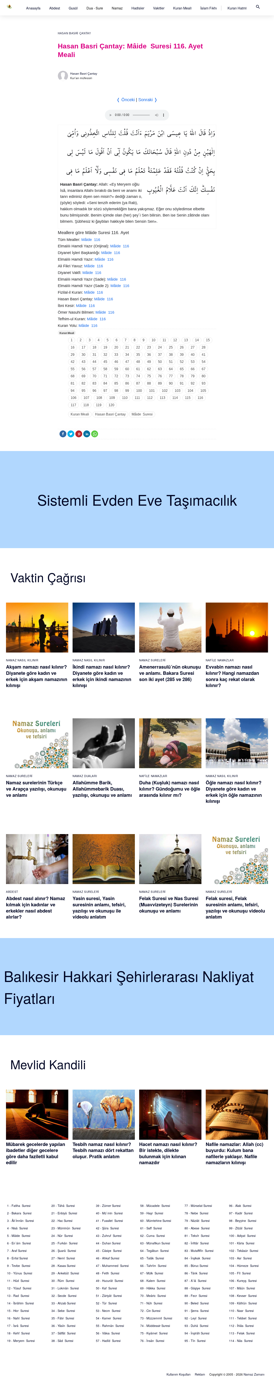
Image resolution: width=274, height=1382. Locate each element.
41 (204, 354)
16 (72, 347)
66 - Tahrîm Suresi (153, 1265)
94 (72, 390)
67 (204, 369)
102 (165, 390)
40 (193, 354)
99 (127, 390)
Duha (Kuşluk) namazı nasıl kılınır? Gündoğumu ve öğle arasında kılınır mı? (169, 788)
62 (149, 369)
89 (160, 383)
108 (99, 398)
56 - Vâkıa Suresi (108, 1333)
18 (94, 347)
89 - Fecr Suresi (196, 1295)
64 (171, 369)
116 (200, 398)
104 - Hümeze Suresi (244, 1265)
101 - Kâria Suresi (241, 1243)
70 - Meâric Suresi (153, 1295)
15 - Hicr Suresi (18, 1310)
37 (160, 354)
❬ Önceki (125, 99)
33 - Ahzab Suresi (63, 1303)
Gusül (73, 8)
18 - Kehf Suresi (18, 1333)
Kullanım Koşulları (179, 1374)
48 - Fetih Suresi (107, 1273)
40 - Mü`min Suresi (109, 1213)
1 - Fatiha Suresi (18, 1205)
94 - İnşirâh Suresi (197, 1333)
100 (139, 390)
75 (149, 376)
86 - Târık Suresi (196, 1273)
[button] (33, 8)
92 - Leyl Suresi (196, 1318)
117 (73, 405)
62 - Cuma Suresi (152, 1235)
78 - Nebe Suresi (196, 1213)
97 (105, 390)
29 (72, 354)
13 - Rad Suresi (18, 1295)
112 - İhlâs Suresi (241, 1325)
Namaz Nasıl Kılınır (22, 660)
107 (86, 398)
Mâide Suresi (142, 414)
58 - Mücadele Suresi (155, 1205)
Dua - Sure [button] (94, 8)
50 (160, 362)
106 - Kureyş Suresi (243, 1280)
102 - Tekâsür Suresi (243, 1250)
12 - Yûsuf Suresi (19, 1288)
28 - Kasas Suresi (63, 1265)
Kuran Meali (182, 8)
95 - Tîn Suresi (195, 1340)
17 (83, 347)
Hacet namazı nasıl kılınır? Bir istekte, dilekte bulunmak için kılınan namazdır (168, 1153)
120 (111, 405)
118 (86, 405)
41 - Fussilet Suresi (109, 1220)
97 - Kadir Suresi (241, 1213)
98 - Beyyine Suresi (242, 1220)
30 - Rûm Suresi (62, 1280)
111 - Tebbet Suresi (243, 1318)
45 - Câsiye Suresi (109, 1250)
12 (175, 340)
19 (105, 347)
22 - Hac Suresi (61, 1220)
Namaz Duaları (85, 776)
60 (127, 369)
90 (171, 383)
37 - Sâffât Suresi (63, 1333)
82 (83, 383)
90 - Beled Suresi (197, 1303)
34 (127, 354)
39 (182, 354)
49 (149, 362)
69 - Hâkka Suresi (152, 1288)
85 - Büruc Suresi (196, 1265)
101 (152, 390)
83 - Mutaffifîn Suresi (199, 1250)
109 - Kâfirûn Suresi (243, 1303)
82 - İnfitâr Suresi (197, 1243)
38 (171, 354)
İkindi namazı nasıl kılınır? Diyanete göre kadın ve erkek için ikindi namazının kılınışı (102, 676)
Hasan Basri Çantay (74, 33)
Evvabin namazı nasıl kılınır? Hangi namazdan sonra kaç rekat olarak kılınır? (232, 676)
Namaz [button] (117, 8)
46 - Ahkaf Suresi (107, 1258)
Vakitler (158, 8)
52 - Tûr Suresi (106, 1303)
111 (137, 398)
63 (160, 369)
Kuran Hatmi (237, 8)
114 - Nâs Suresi (241, 1340)
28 (204, 347)
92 (193, 383)
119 (98, 405)
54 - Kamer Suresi (108, 1318)
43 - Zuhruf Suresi (108, 1235)
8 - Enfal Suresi (17, 1258)
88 (149, 383)
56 (83, 369)
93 (204, 383)
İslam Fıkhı (208, 8)
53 (193, 362)
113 (162, 398)
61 (138, 369)
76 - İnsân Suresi (152, 1340)
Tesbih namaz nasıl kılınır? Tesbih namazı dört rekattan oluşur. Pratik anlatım (103, 1150)
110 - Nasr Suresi (241, 1310)
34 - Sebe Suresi (63, 1310)
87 (138, 383)
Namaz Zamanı (254, 1374)
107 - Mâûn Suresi (242, 1288)
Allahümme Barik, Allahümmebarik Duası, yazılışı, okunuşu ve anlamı (102, 788)
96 (94, 390)
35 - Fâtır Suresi (62, 1318)
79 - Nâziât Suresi (197, 1220)
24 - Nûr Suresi (62, 1235)
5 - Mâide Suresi (18, 1235)
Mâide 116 (90, 240)
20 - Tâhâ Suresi (63, 1205)
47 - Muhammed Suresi (112, 1265)
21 (127, 347)
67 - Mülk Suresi (151, 1273)
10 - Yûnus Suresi (19, 1273)
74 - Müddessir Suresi (155, 1325)
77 (171, 376)
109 (112, 398)
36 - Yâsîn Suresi (63, 1325)
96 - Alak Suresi (240, 1205)
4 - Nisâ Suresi (17, 1228)
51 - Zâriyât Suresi (109, 1295)
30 (83, 354)
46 (116, 362)
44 (94, 362)
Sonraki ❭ (148, 99)
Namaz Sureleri (152, 660)
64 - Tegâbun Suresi (154, 1250)
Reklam (200, 1374)
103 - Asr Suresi (240, 1258)
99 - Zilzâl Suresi (241, 1228)
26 (182, 347)
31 (94, 354)
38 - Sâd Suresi (62, 1340)
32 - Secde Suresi (63, 1295)
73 (127, 376)
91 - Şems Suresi (197, 1310)
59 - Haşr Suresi (151, 1213)
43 (83, 362)
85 (116, 383)
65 (182, 369)
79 (193, 376)
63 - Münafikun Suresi (155, 1243)
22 (138, 347)
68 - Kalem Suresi (152, 1280)
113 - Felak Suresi (242, 1333)
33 (116, 354)
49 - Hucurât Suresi (109, 1280)
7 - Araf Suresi (17, 1250)
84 (105, 383)
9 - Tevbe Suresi (18, 1265)
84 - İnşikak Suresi (197, 1258)
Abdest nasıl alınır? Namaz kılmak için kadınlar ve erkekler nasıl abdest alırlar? (35, 907)
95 (83, 390)
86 (127, 383)
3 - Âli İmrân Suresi (20, 1220)
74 (138, 376)
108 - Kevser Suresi (243, 1295)
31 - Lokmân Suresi (65, 1288)
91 (182, 383)
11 (164, 340)
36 (149, 354)
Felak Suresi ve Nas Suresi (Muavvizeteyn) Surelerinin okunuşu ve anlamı (168, 904)
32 (105, 354)
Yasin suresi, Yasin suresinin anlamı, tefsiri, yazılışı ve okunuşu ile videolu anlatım (99, 907)
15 (208, 340)
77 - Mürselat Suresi (198, 1205)
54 (204, 362)
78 (182, 376)
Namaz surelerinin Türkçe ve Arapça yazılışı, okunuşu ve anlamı (36, 788)
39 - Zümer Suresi (108, 1205)
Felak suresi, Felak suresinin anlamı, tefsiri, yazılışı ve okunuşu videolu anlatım (235, 907)
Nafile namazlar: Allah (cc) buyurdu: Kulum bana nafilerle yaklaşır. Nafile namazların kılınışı (234, 1153)
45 (105, 362)
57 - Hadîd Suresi (108, 1340)
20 (116, 347)
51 (171, 362)
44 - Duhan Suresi (108, 1243)
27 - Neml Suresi (63, 1258)
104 (190, 390)
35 (138, 354)
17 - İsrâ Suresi (18, 1325)
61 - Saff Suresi (151, 1228)
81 (72, 383)
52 (182, 362)
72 (116, 376)
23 (149, 347)
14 (197, 340)
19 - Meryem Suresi (21, 1340)
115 (188, 398)
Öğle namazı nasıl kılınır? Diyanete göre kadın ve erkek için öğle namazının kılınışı (234, 791)
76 (160, 376)
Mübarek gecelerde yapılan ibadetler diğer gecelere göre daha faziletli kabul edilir (35, 1153)
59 (116, 369)
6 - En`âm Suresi (19, 1243)
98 (116, 390)
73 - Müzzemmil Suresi (156, 1318)
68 (72, 376)
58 (105, 369)
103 (177, 390)
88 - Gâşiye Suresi (197, 1288)
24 (160, 347)
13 (186, 340)
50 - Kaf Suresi (106, 1288)
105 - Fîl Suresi (240, 1273)
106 (73, 398)
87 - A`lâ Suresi (195, 1280)
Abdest (54, 8)
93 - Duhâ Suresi (196, 1325)
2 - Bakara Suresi (19, 1213)
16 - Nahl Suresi (18, 1318)
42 (72, 362)
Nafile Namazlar (220, 660)
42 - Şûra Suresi (107, 1228)
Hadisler (137, 8)
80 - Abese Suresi (197, 1228)
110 (125, 398)
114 (175, 398)
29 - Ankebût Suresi (65, 1273)
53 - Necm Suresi (108, 1310)
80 (204, 376)
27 (193, 347)
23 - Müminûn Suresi (65, 1228)
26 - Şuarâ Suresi (63, 1250)
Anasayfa (33, 8)
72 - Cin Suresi (150, 1310)
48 (138, 362)
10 (153, 340)
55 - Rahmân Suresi (110, 1325)
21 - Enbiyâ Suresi (64, 1213)
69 (83, 376)
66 (193, 369)
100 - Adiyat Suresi (242, 1235)
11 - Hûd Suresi (18, 1280)
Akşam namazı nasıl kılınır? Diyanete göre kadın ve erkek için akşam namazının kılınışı (36, 676)
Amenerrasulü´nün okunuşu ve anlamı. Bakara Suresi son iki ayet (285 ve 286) (170, 672)
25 (171, 347)
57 (94, 369)
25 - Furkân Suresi (64, 1243)
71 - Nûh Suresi (151, 1303)
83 (94, 383)
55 (72, 369)
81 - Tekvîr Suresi (197, 1235)
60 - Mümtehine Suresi (155, 1220)
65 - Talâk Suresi (152, 1258)
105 (203, 390)
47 (127, 362)
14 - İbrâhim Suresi (20, 1303)
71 (105, 376)
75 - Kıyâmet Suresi (154, 1333)
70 (94, 376)
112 (150, 398)
